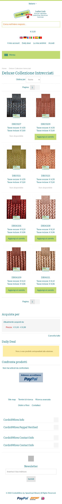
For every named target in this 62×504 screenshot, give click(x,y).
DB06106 (16, 225)
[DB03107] (16, 106)
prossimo (37, 87)
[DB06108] (46, 208)
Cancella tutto (54, 336)
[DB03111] (16, 158)
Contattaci (36, 405)
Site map (12, 399)
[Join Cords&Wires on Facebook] (31, 458)
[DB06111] (46, 260)
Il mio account (13, 43)
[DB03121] (46, 158)
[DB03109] (46, 106)
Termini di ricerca (25, 399)
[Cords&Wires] (31, 14)
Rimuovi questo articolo (57, 326)
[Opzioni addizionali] (31, 374)
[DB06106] (16, 208)
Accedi (51, 43)
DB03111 (16, 175)
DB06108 (45, 225)
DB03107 (16, 124)
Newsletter (31, 466)
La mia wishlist (39, 43)
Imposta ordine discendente (43, 79)
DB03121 (45, 175)
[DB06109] (16, 260)
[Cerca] (57, 24)
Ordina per (20, 79)
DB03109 (45, 124)
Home (4, 68)
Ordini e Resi (23, 405)
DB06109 (16, 277)
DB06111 (45, 277)
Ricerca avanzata (43, 399)
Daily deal (26, 43)
